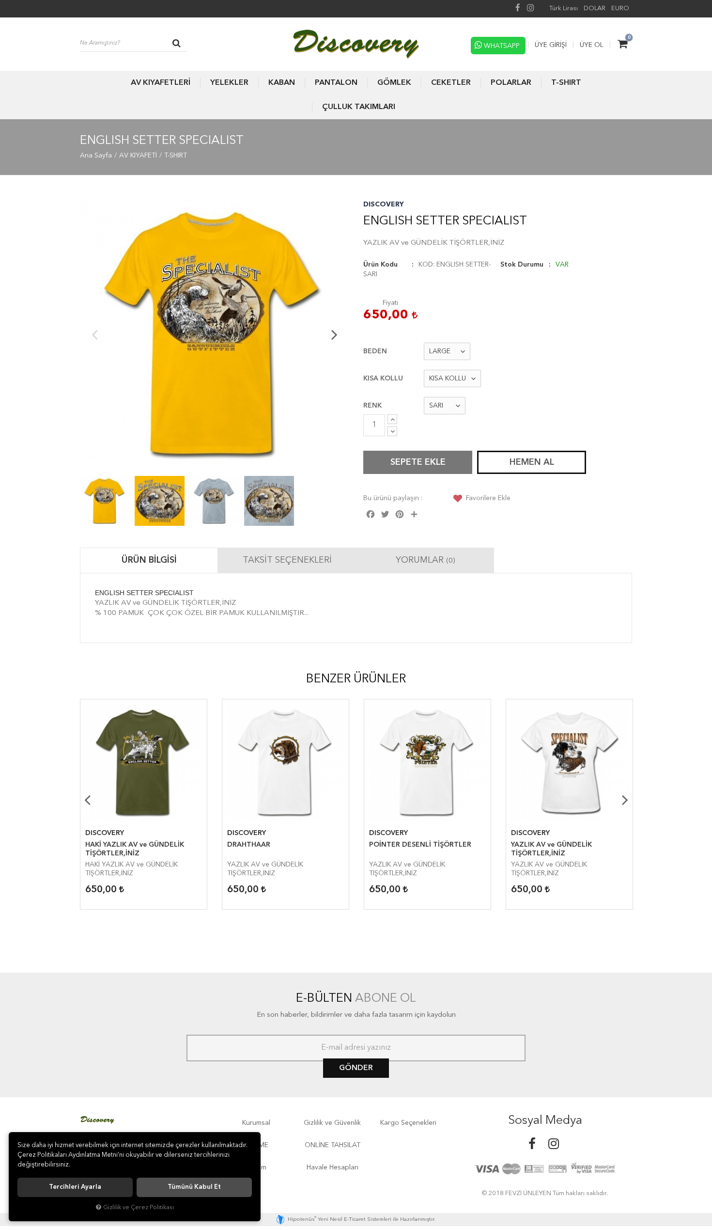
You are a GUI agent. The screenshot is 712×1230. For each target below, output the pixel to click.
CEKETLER (451, 83)
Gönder (356, 1068)
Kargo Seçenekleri (408, 1123)
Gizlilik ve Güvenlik (332, 1123)
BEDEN (375, 351)
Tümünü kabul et (194, 1187)
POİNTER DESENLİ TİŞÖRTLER (420, 844)
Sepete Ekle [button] (418, 462)
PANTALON (336, 83)
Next (334, 334)
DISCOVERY (383, 204)
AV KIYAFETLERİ (160, 83)
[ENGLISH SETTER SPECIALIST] (214, 334)
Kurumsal (256, 1123)
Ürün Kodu (380, 264)
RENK (372, 405)
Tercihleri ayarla (75, 1187)
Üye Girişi (551, 45)
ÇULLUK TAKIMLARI (358, 107)
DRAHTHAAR (248, 844)
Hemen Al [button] (532, 462)
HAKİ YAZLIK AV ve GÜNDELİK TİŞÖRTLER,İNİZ (134, 849)
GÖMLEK (394, 83)
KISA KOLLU (383, 378)
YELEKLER (229, 83)
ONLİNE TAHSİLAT (332, 1145)
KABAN (281, 83)
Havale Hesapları (332, 1167)
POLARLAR (511, 83)
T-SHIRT (566, 83)
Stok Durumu (521, 264)
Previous (94, 334)
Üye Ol (592, 45)
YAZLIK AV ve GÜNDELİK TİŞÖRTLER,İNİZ (551, 849)
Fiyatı (390, 303)
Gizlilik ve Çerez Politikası (138, 1207)
